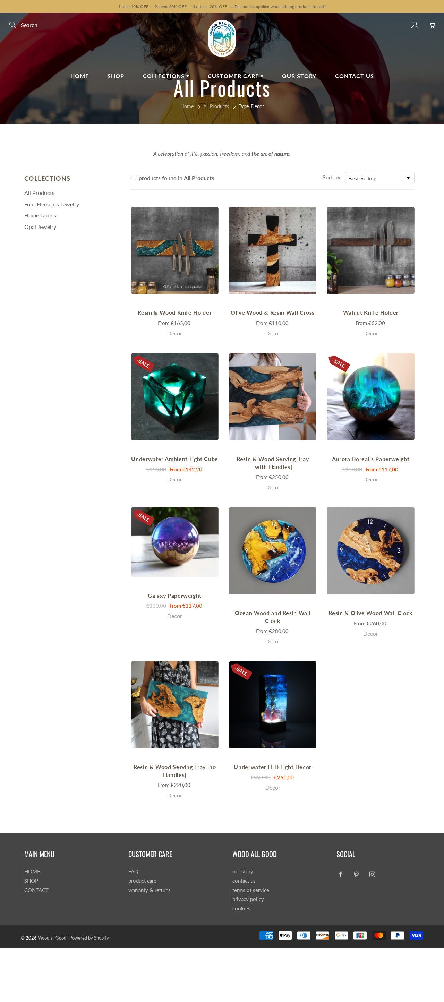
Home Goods (40, 215)
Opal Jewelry (40, 226)
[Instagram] (372, 874)
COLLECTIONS (164, 75)
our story (242, 871)
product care (142, 881)
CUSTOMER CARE (234, 75)
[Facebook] (340, 874)
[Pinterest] (356, 874)
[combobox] (380, 178)
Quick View (174, 250)
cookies (241, 908)
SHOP (116, 75)
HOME (79, 75)
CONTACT (36, 890)
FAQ (133, 871)
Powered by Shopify (89, 938)
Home (187, 106)
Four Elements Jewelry (51, 204)
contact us (244, 881)
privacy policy (248, 899)
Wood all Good (52, 938)
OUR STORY (299, 75)
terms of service (250, 890)
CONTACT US (354, 75)
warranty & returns (149, 890)
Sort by (331, 177)
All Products (216, 106)
